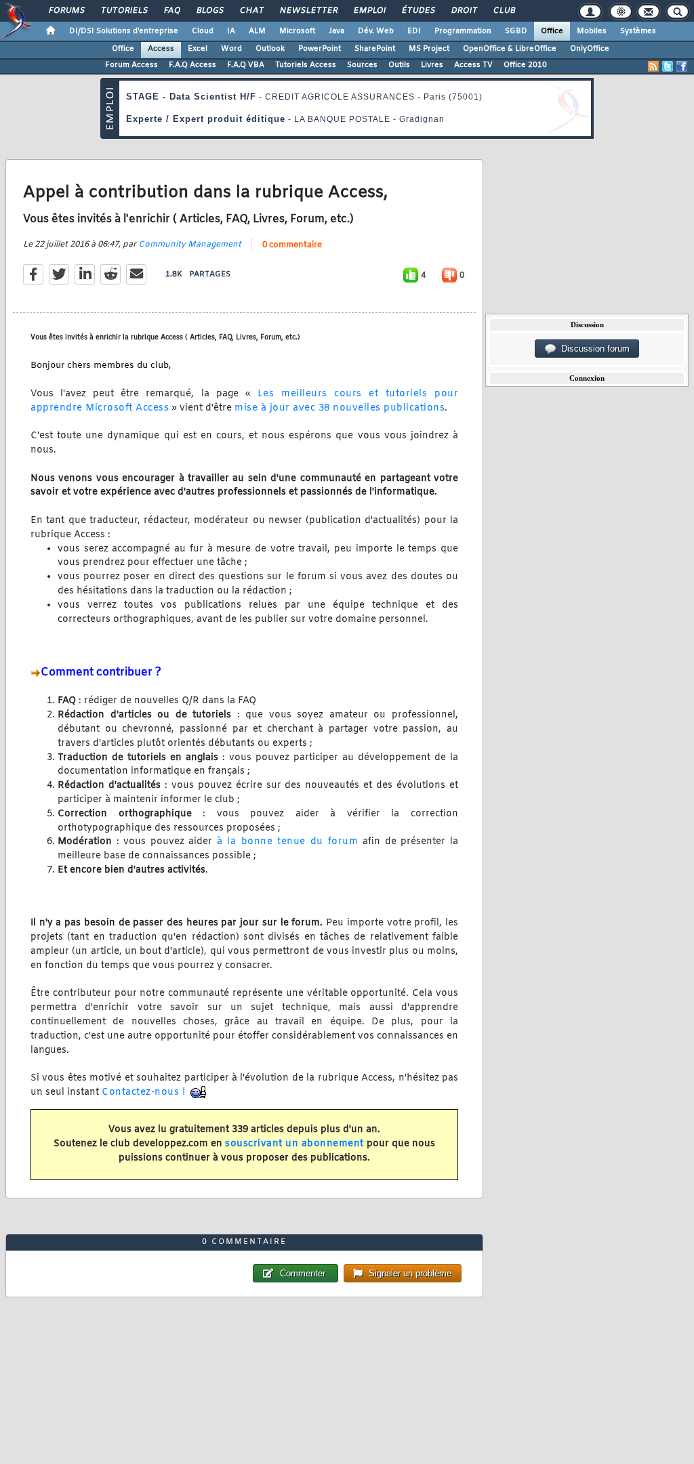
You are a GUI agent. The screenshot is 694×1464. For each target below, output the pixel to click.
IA (231, 31)
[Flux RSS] (653, 66)
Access (161, 49)
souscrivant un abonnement (294, 1143)
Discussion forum (593, 348)
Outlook (270, 49)
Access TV (473, 65)
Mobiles (592, 31)
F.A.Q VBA (245, 65)
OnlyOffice (589, 49)
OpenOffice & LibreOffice (509, 49)
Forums (66, 10)
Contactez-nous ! (143, 1092)
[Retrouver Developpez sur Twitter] (667, 66)
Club (503, 10)
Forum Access (131, 65)
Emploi (369, 10)
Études (418, 10)
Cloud (202, 31)
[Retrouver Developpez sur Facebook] (681, 66)
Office (552, 31)
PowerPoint (319, 49)
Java (336, 31)
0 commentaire (292, 245)
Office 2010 (525, 65)
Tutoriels (123, 10)
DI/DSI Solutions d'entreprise (123, 31)
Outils (399, 65)
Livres (432, 65)
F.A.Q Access (192, 65)
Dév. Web (376, 31)
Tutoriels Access (305, 65)
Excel (197, 49)
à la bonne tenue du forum (290, 841)
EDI (414, 31)
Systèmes (638, 31)
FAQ (171, 10)
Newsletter (308, 10)
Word (231, 49)
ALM (257, 31)
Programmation (462, 31)
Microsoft (297, 31)
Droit (463, 10)
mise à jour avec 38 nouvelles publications (339, 408)
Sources (362, 65)
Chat (251, 10)
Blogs (209, 10)
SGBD (516, 31)
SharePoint (374, 49)
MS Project (429, 49)
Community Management (189, 244)
